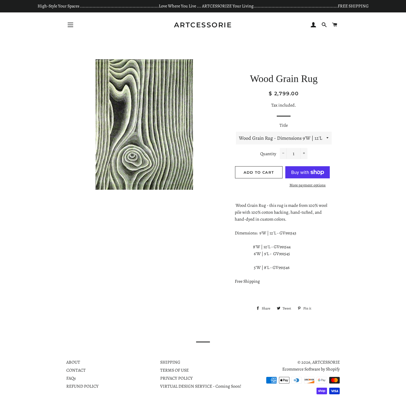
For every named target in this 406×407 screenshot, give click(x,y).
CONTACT (76, 370)
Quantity (268, 154)
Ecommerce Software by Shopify (311, 369)
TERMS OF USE (174, 370)
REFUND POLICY (82, 386)
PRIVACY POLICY (176, 378)
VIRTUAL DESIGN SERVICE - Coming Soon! (200, 386)
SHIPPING (170, 362)
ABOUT (73, 362)
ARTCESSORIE (203, 25)
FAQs (71, 378)
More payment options (307, 185)
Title (284, 125)
